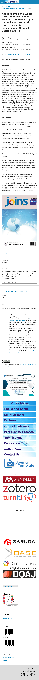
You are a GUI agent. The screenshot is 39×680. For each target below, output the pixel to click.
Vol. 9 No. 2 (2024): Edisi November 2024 (13, 8)
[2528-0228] (9, 646)
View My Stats (7, 618)
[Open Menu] (2, 2)
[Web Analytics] (6, 615)
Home (3, 6)
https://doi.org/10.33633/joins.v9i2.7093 (17, 54)
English (5, 660)
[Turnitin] (19, 502)
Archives (10, 6)
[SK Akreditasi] (19, 395)
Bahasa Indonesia (8, 657)
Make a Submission (10, 586)
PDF (6, 253)
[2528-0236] (9, 635)
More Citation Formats (9, 282)
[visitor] (10, 605)
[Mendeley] (19, 483)
